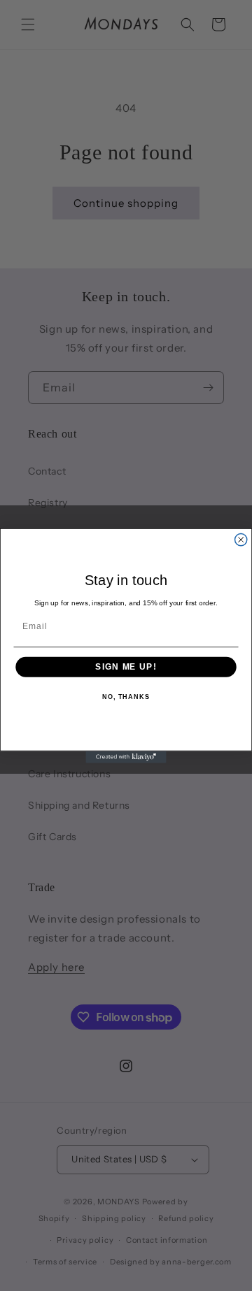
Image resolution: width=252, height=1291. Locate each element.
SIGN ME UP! (125, 667)
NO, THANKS (126, 696)
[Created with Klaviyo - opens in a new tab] (125, 757)
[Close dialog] (241, 539)
